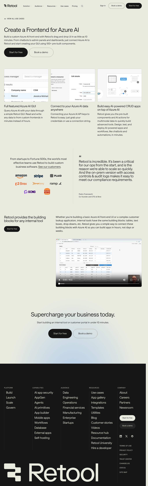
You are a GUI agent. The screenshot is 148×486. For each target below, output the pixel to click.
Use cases (64, 6)
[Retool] (10, 5)
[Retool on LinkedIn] (121, 436)
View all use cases (15, 19)
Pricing (74, 6)
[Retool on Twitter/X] (126, 436)
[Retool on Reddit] (132, 436)
